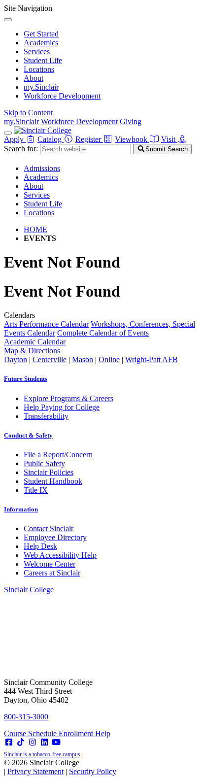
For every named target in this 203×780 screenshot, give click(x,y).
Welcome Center (49, 564)
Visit (169, 139)
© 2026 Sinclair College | (60, 767)
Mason (82, 359)
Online (109, 359)
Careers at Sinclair (52, 573)
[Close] (8, 19)
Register (89, 139)
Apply (15, 139)
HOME (35, 229)
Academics (41, 42)
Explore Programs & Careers (68, 398)
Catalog (50, 139)
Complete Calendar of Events (103, 333)
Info (21, 509)
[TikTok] (21, 742)
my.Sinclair (41, 87)
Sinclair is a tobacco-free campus (42, 754)
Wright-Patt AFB (151, 359)
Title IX (36, 490)
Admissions (42, 168)
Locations (39, 69)
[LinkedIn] (44, 742)
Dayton (15, 359)
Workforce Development (62, 96)
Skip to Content (28, 112)
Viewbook (132, 139)
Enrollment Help (84, 733)
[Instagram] (32, 742)
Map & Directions (32, 350)
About (33, 78)
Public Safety (44, 463)
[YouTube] (56, 742)
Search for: (21, 148)
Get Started (41, 34)
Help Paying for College (62, 407)
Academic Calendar (35, 342)
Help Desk (40, 546)
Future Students (25, 378)
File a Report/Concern (58, 454)
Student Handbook (53, 481)
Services (37, 51)
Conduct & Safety (28, 435)
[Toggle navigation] (8, 133)
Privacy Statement (35, 771)
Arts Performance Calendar (46, 324)
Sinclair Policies (48, 472)
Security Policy (92, 771)
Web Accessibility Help (60, 555)
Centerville (50, 359)
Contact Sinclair (48, 528)
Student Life (43, 60)
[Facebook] (9, 742)
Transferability (46, 416)
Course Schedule (31, 733)
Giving (130, 121)
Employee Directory (55, 537)
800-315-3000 (26, 716)
